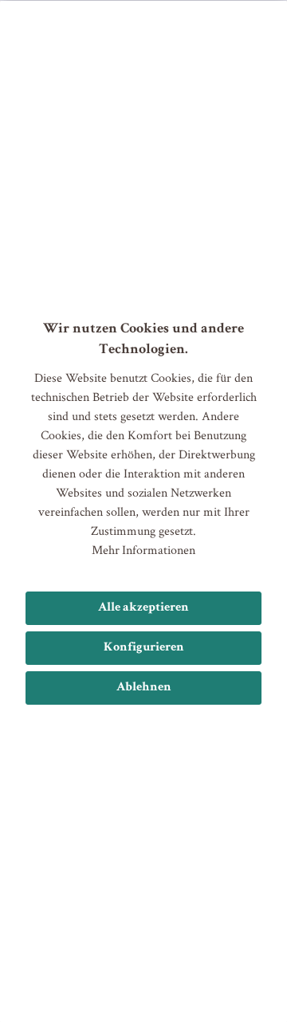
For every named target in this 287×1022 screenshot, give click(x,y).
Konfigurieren (144, 648)
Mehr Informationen (143, 549)
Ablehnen (143, 688)
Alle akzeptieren (143, 608)
